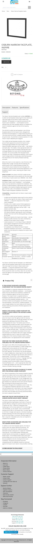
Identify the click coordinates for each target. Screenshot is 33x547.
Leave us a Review (7, 508)
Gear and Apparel (7, 491)
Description (6, 107)
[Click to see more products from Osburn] (17, 89)
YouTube (5, 506)
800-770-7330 (19, 521)
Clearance (5, 493)
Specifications (24, 107)
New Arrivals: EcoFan (8, 495)
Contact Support (7, 480)
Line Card (5, 465)
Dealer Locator (6, 476)
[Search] (29, 7)
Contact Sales (6, 478)
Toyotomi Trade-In (7, 490)
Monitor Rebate (7, 488)
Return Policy (6, 470)
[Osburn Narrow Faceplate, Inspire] (17, 13)
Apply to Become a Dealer (11, 532)
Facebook (5, 501)
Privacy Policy (6, 468)
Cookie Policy (6, 466)
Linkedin (5, 504)
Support (5, 112)
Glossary (5, 483)
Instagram (5, 503)
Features (15, 107)
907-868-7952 (19, 523)
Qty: (3, 67)
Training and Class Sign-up (10, 481)
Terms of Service (7, 471)
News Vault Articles (8, 496)
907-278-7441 (19, 519)
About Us (5, 463)
